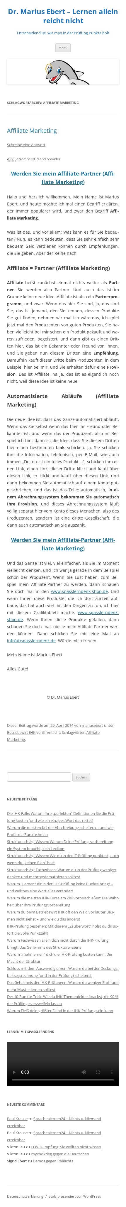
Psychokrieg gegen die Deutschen (60, 1154)
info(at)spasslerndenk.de (31, 640)
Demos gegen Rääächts (53, 1161)
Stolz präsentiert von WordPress (75, 1196)
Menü (63, 47)
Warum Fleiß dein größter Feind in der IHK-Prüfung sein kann (60, 1010)
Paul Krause (17, 1118)
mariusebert (92, 725)
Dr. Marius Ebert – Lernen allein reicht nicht (63, 16)
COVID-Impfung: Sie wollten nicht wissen (66, 1146)
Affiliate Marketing (32, 130)
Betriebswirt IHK (21, 732)
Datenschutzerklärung (25, 1196)
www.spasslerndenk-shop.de (79, 591)
